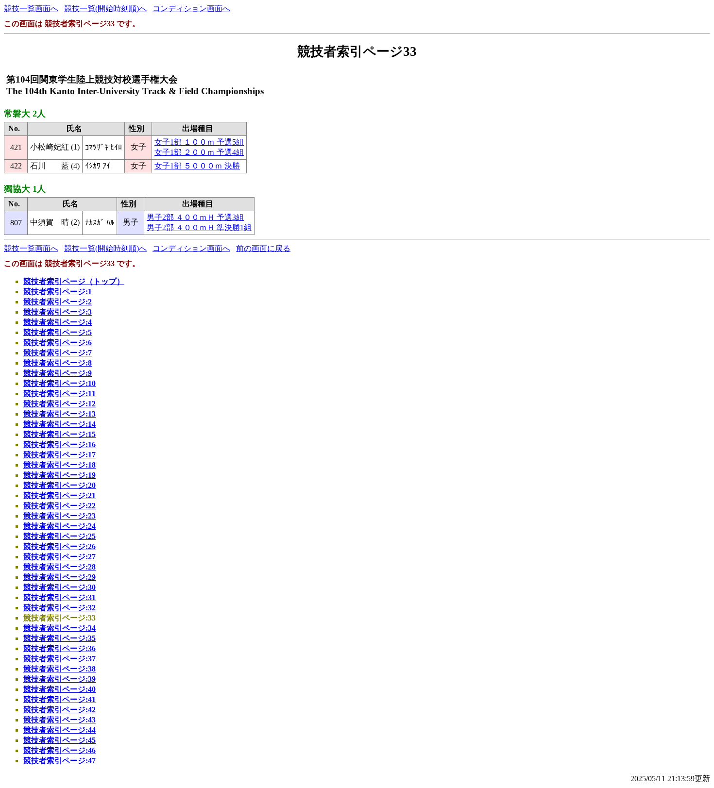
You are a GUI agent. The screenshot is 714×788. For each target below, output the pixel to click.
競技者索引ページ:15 (59, 434)
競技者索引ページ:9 (57, 373)
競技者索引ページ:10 (59, 383)
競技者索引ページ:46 (59, 750)
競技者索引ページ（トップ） (73, 281)
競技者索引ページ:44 (59, 730)
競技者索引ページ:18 (59, 465)
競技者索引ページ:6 (57, 342)
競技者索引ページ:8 (57, 363)
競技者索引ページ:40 (59, 689)
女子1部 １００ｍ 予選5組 (199, 142)
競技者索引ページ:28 (59, 567)
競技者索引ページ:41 (59, 699)
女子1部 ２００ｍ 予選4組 (199, 152)
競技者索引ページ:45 (59, 740)
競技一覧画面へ (31, 8)
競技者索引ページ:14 (59, 424)
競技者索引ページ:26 (59, 546)
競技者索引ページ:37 (59, 658)
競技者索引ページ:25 (59, 536)
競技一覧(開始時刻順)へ (105, 8)
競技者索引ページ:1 (57, 291)
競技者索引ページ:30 (59, 587)
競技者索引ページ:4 (57, 322)
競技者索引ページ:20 (59, 485)
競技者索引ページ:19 (59, 475)
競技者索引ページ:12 (59, 404)
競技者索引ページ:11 (59, 393)
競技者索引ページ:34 (59, 628)
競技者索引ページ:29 (59, 577)
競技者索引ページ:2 (57, 302)
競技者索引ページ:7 (57, 353)
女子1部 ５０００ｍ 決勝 (197, 166)
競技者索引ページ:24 (59, 526)
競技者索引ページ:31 (59, 597)
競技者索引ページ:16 (59, 444)
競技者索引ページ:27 (59, 557)
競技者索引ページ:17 (59, 455)
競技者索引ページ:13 (59, 414)
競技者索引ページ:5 (57, 332)
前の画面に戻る (263, 248)
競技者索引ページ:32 (59, 608)
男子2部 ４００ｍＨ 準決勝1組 (199, 227)
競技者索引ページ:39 (59, 679)
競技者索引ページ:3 (57, 312)
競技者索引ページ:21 (59, 495)
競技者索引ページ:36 (59, 648)
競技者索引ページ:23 (59, 516)
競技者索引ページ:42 (59, 709)
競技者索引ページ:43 (59, 720)
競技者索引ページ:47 (59, 760)
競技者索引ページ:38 (59, 669)
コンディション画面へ (191, 8)
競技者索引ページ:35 (59, 638)
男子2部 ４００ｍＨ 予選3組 (195, 217)
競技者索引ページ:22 (59, 506)
